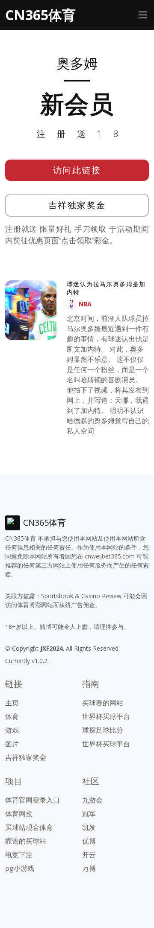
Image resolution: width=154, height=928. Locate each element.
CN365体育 (40, 15)
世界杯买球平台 (106, 716)
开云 (89, 854)
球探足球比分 (102, 730)
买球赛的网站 (102, 702)
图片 (12, 743)
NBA (85, 304)
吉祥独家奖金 (77, 205)
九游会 (92, 800)
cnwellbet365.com (110, 556)
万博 (89, 868)
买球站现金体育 (29, 827)
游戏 (12, 730)
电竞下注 (19, 854)
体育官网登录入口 (32, 800)
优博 (89, 841)
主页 (12, 702)
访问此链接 (77, 170)
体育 (12, 716)
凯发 (89, 827)
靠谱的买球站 (25, 841)
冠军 (89, 813)
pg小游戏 (19, 868)
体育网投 (19, 813)
